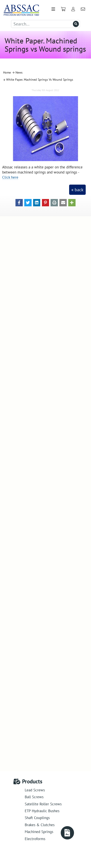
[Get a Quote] (67, 832)
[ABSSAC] (20, 9)
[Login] (73, 9)
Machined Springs (39, 831)
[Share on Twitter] (28, 202)
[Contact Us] (83, 9)
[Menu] (53, 9)
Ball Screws (34, 796)
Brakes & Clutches (40, 824)
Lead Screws (35, 789)
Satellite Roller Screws (43, 803)
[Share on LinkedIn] (36, 202)
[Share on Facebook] (19, 202)
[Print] (54, 202)
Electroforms (35, 838)
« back (77, 190)
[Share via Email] (63, 202)
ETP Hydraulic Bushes (42, 810)
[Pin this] (45, 202)
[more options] (72, 202)
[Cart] (63, 9)
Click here (10, 177)
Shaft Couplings (37, 817)
